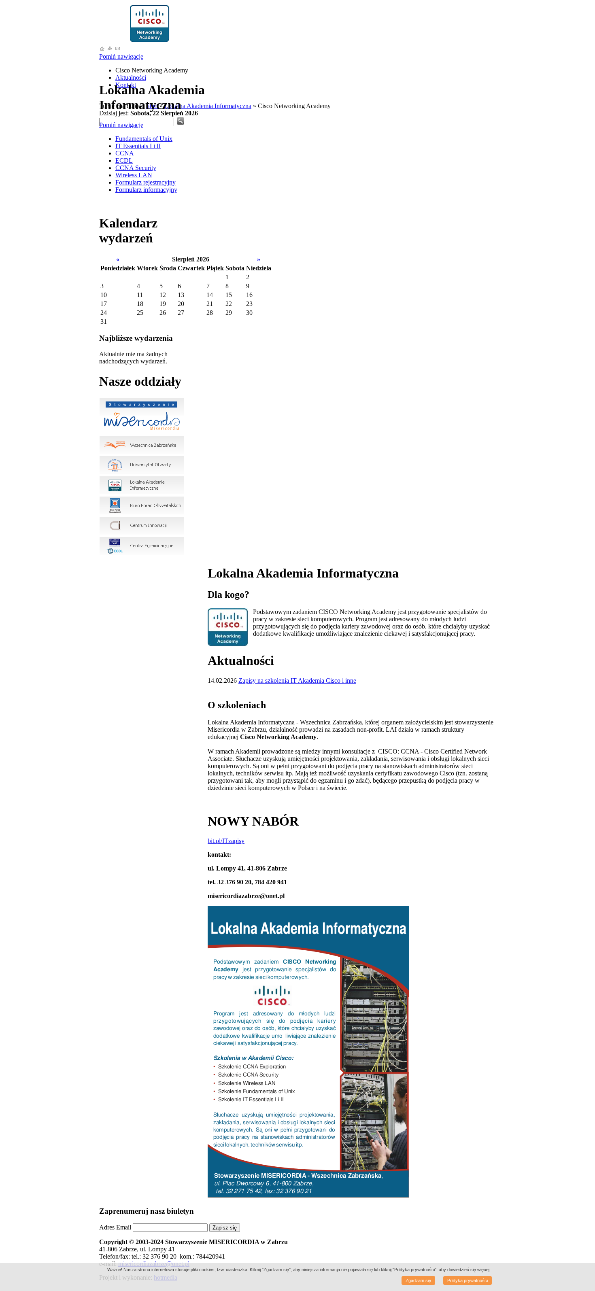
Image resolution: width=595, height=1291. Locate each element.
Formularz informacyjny (146, 189)
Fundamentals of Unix (143, 138)
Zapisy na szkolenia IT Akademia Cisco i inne (297, 680)
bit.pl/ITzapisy (226, 840)
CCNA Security (135, 167)
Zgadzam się (418, 1280)
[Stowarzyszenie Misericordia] (141, 431)
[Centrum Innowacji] (141, 532)
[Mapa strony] (110, 49)
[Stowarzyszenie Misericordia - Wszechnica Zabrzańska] (102, 49)
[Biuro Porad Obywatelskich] (141, 512)
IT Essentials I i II (138, 145)
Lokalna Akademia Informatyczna (207, 105)
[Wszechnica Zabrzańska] (141, 451)
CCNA (124, 153)
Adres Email (115, 1227)
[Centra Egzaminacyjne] (141, 553)
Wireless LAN (133, 175)
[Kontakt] (118, 49)
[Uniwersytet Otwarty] (141, 472)
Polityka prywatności (467, 1280)
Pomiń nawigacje (121, 56)
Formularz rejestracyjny (145, 182)
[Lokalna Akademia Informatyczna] (149, 41)
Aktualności (130, 77)
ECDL (124, 160)
